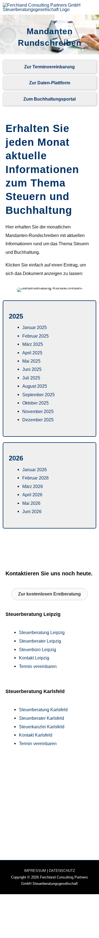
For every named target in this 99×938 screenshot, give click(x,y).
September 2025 (38, 394)
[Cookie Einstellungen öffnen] (41, 933)
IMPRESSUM (35, 871)
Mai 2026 (31, 503)
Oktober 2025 (35, 402)
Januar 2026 (34, 469)
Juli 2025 (31, 377)
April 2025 (32, 352)
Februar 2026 (35, 477)
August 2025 (34, 386)
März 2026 (32, 486)
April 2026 (32, 494)
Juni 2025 (32, 369)
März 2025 (32, 344)
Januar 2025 (34, 327)
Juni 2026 (32, 511)
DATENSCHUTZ (62, 871)
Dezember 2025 (38, 419)
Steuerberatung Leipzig (42, 632)
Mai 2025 (31, 361)
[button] (49, 594)
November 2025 (38, 411)
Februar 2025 (35, 335)
